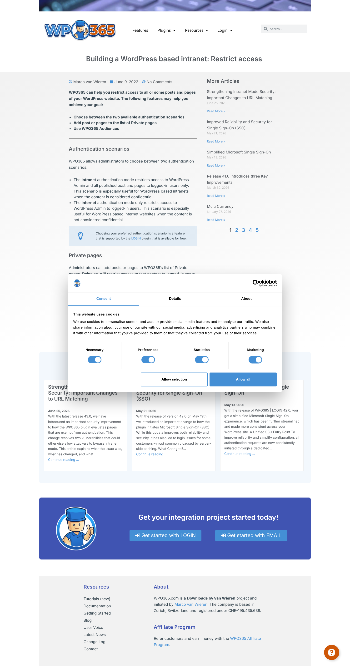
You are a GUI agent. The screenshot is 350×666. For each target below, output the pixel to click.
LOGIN (136, 238)
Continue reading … (63, 460)
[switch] (148, 359)
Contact (91, 648)
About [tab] (246, 299)
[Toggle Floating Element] (331, 652)
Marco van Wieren (191, 604)
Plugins (164, 30)
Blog (88, 620)
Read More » (216, 111)
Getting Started (97, 613)
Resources (194, 30)
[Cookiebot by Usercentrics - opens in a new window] (256, 283)
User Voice (93, 627)
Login (223, 30)
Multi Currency (220, 206)
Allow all (243, 379)
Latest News (95, 634)
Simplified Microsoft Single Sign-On (239, 152)
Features (140, 30)
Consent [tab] (103, 299)
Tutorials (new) (97, 598)
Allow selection (174, 379)
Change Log (94, 641)
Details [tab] (175, 299)
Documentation (97, 606)
